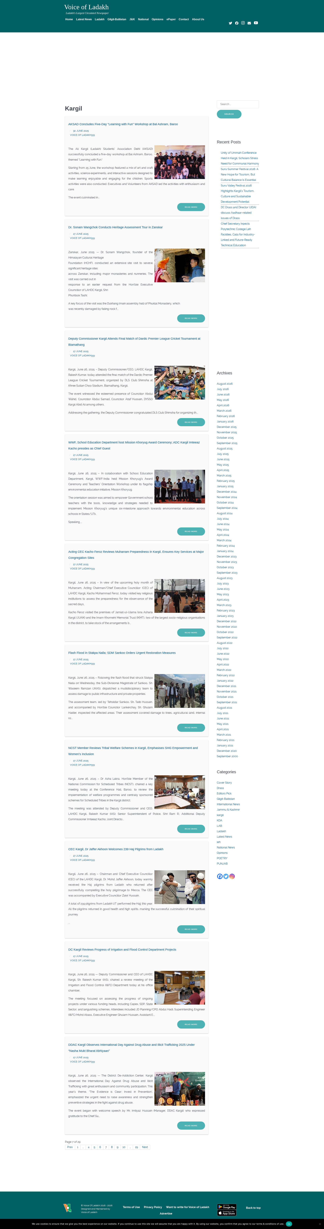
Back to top (253, 1207)
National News (226, 847)
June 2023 (223, 589)
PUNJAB (222, 863)
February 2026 (226, 416)
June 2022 (223, 653)
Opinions (222, 852)
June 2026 (223, 394)
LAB (219, 825)
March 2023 (224, 605)
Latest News (224, 836)
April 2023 (223, 599)
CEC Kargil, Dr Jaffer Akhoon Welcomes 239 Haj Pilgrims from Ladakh (115, 849)
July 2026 (223, 389)
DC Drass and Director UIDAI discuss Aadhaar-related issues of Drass (238, 213)
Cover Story (224, 782)
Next (145, 1147)
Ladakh (221, 831)
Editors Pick (224, 793)
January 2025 (225, 486)
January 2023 (225, 616)
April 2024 (223, 535)
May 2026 (223, 400)
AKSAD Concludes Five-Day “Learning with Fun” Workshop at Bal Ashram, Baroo (123, 124)
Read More (191, 207)
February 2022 (226, 675)
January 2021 (225, 745)
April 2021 (223, 729)
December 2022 (226, 621)
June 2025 (223, 459)
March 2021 (224, 734)
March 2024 (224, 540)
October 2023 (225, 567)
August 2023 (225, 578)
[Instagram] (232, 876)
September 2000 (227, 756)
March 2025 (224, 475)
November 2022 (227, 626)
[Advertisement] (162, 60)
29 (136, 1147)
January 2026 (225, 421)
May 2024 (223, 529)
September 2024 (227, 508)
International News (228, 804)
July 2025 (223, 454)
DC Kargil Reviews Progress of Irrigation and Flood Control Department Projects (122, 949)
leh (219, 842)
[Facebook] (220, 876)
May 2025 (223, 464)
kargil (220, 815)
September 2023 (227, 572)
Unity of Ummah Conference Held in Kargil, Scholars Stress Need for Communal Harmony (240, 158)
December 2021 (226, 686)
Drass (220, 788)
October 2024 (225, 502)
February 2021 (225, 740)
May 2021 (222, 724)
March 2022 (224, 670)
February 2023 (226, 610)
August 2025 (225, 448)
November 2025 (227, 432)
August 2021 (224, 707)
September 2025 (227, 443)
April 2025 (223, 470)
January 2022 (225, 680)
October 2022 (225, 632)
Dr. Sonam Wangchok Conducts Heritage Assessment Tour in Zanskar (115, 227)
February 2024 (226, 545)
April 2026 (223, 405)
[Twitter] (226, 876)
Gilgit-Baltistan (226, 798)
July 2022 (222, 648)
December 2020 (227, 751)
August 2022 (224, 643)
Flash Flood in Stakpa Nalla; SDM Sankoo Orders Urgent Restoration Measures (122, 652)
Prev (70, 1147)
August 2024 (225, 513)
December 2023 (227, 556)
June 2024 (223, 524)
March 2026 (224, 410)
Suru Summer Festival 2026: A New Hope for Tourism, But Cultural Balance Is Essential (239, 175)
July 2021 (222, 713)
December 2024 (227, 491)
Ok (289, 1224)
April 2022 (223, 664)
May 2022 (223, 659)
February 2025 (226, 481)
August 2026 (225, 383)
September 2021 (227, 702)
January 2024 (225, 551)
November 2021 (227, 691)
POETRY (222, 858)
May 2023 (223, 594)
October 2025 (225, 437)
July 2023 (223, 583)
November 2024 (227, 497)
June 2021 (223, 718)
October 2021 (225, 697)
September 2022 (227, 637)
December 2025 (227, 427)
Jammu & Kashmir (228, 809)
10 (124, 1147)
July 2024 (223, 518)
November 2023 (227, 562)
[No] (319, 1224)
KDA (219, 820)
